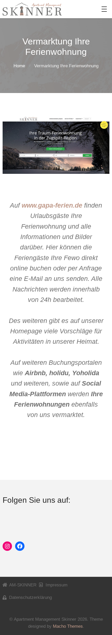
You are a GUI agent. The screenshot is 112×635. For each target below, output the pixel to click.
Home (19, 65)
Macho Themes (68, 626)
